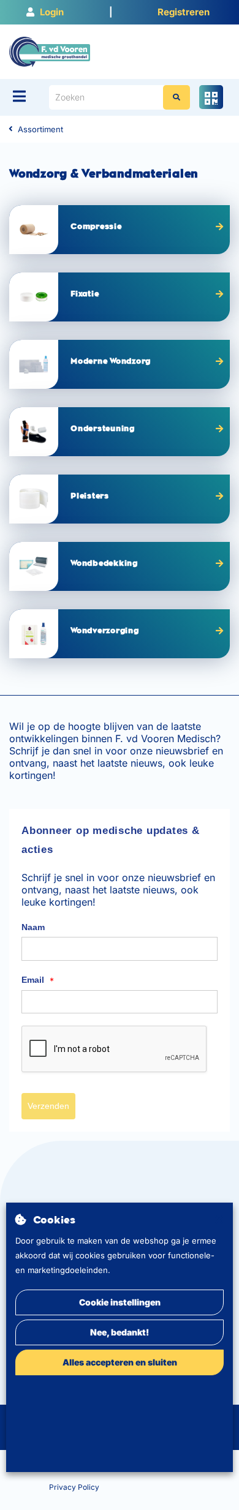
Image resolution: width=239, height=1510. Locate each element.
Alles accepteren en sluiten (120, 1362)
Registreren (183, 12)
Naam (33, 927)
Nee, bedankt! (119, 1332)
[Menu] (19, 96)
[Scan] (211, 97)
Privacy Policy (74, 1487)
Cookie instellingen (120, 1302)
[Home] (49, 51)
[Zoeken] (176, 97)
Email (37, 980)
